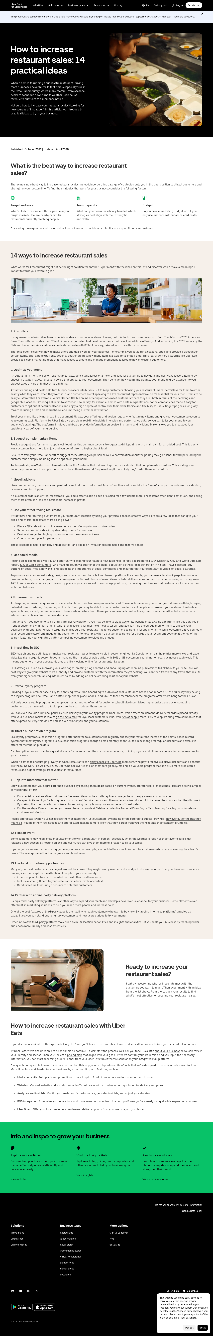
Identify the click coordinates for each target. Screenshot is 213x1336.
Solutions (53, 5)
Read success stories (157, 1155)
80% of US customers (126, 657)
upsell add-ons (65, 485)
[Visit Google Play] (22, 1307)
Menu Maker (150, 424)
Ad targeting (18, 603)
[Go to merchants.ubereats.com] (19, 5)
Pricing (118, 5)
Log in (179, 5)
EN (147, 5)
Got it (203, 1327)
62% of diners (58, 341)
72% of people (130, 717)
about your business (167, 1051)
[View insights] (79, 1148)
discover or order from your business (163, 869)
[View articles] (13, 1148)
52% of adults (171, 692)
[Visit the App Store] (44, 1307)
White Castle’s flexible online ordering (76, 398)
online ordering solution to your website (113, 676)
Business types (76, 5)
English (175, 1291)
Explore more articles (26, 1155)
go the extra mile (66, 717)
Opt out (189, 1327)
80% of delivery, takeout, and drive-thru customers (115, 345)
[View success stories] (144, 1148)
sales (111, 905)
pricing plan (74, 1055)
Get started (194, 5)
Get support (160, 5)
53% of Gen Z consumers (35, 564)
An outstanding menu (24, 375)
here (193, 1317)
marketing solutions (39, 905)
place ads (121, 621)
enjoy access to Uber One (105, 761)
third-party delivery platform (38, 901)
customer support (134, 16)
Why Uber (38, 5)
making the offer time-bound (39, 804)
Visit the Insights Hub (92, 1155)
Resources (99, 5)
